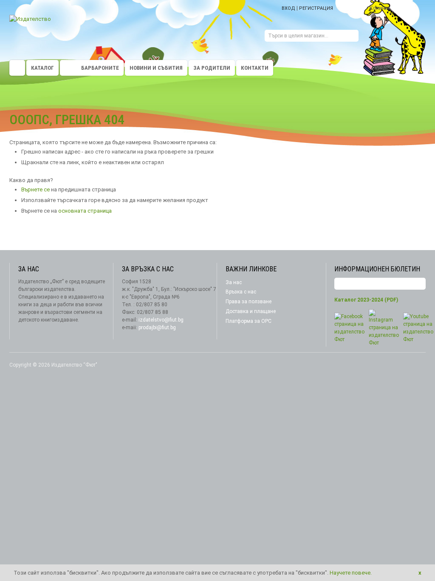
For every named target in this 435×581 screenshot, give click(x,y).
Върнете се (35, 189)
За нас (234, 282)
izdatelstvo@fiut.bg (161, 320)
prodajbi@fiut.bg (157, 327)
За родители (211, 68)
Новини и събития (156, 68)
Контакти (254, 68)
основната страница (85, 211)
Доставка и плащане (251, 311)
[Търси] (352, 37)
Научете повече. (351, 573)
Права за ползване (248, 302)
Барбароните (100, 68)
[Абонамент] (419, 284)
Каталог (42, 68)
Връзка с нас (241, 292)
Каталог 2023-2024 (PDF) (366, 300)
